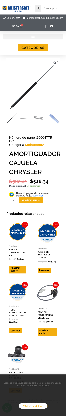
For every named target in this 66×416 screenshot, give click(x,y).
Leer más (44, 270)
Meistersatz (34, 145)
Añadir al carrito (31, 200)
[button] (33, 36)
